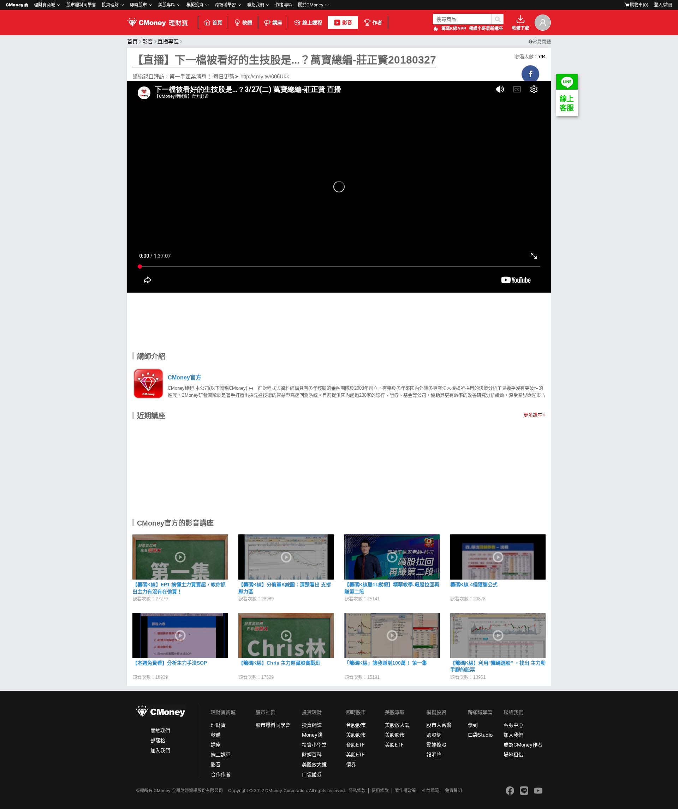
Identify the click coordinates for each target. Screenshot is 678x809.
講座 (277, 22)
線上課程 (312, 22)
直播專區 (168, 41)
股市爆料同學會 (81, 4)
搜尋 (497, 19)
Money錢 (312, 735)
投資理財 (110, 4)
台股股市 (356, 725)
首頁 (217, 22)
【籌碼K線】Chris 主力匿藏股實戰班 (279, 663)
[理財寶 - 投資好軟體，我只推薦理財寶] (158, 23)
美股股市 (356, 735)
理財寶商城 (44, 4)
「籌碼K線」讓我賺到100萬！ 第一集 (385, 663)
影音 (347, 22)
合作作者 (221, 774)
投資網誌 (312, 725)
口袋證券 (312, 774)
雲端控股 (436, 745)
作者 (377, 22)
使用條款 (379, 790)
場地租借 (513, 754)
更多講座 (533, 415)
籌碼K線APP (453, 28)
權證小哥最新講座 (486, 28)
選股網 (433, 735)
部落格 (157, 740)
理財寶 (218, 725)
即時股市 (138, 4)
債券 (351, 764)
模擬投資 (194, 4)
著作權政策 (405, 790)
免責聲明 (453, 790)
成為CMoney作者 (523, 745)
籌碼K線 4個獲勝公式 (474, 584)
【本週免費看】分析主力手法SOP (169, 663)
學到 (473, 725)
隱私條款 (357, 790)
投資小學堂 (314, 745)
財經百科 (312, 754)
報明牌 (433, 754)
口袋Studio (480, 735)
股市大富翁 (438, 725)
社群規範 (430, 790)
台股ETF (355, 745)
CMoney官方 (184, 377)
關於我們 (160, 730)
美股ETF (355, 754)
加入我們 (160, 750)
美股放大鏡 (314, 764)
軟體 (247, 22)
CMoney (14, 4)
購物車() (639, 4)
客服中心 (513, 725)
